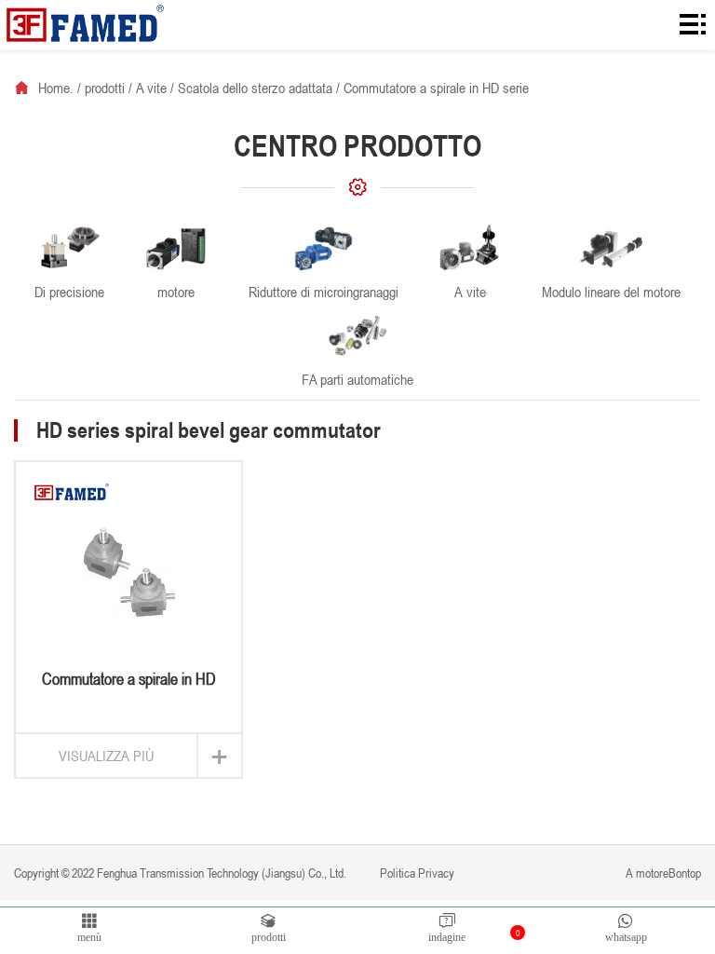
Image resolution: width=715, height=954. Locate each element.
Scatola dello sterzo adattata (255, 87)
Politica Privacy (415, 872)
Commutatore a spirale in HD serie (436, 87)
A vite (151, 87)
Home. (56, 87)
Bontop (684, 872)
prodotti (105, 87)
